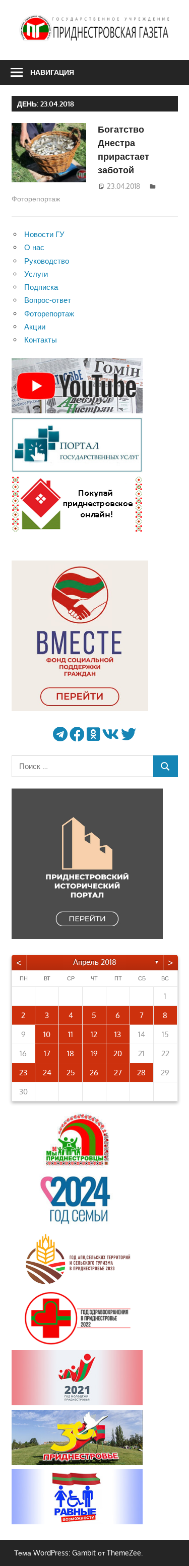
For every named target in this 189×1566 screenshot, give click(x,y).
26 (94, 1072)
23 (23, 1072)
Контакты (40, 340)
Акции (34, 326)
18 (70, 1053)
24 (47, 1072)
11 (70, 1034)
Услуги (36, 274)
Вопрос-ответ (47, 300)
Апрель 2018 (94, 962)
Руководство (46, 261)
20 (117, 1053)
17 (47, 1053)
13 (117, 1034)
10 (46, 1034)
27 (118, 1072)
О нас (34, 247)
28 (141, 1072)
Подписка (41, 287)
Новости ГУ (44, 234)
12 (94, 1034)
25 (71, 1072)
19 (94, 1053)
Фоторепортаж (36, 198)
